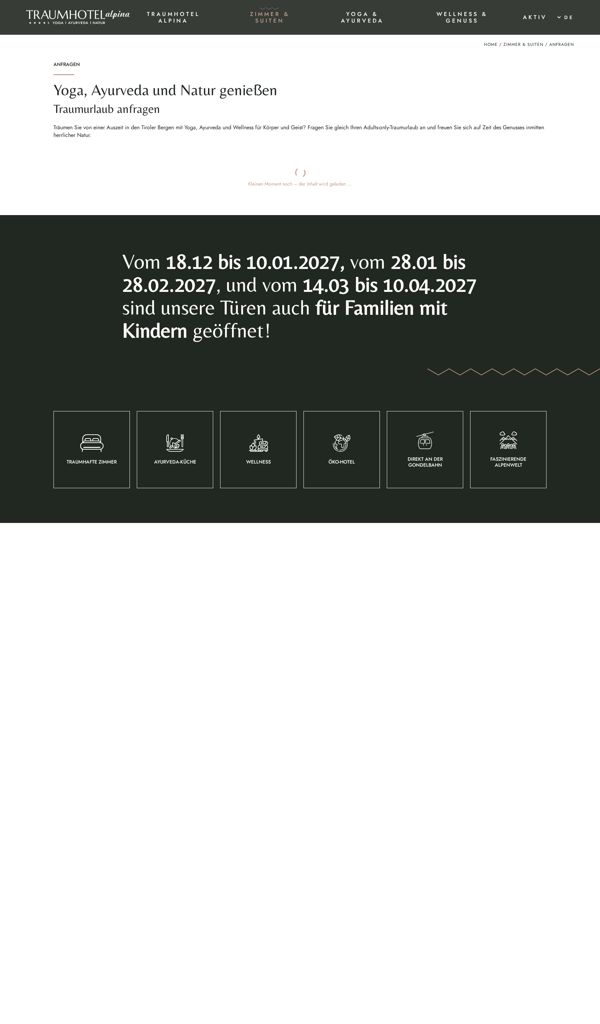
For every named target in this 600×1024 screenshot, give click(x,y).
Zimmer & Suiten (523, 45)
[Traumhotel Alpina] (78, 17)
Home (491, 45)
